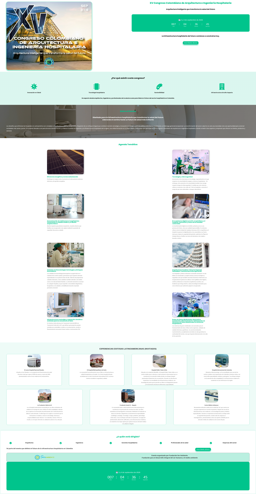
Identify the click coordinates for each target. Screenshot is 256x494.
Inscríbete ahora (190, 43)
